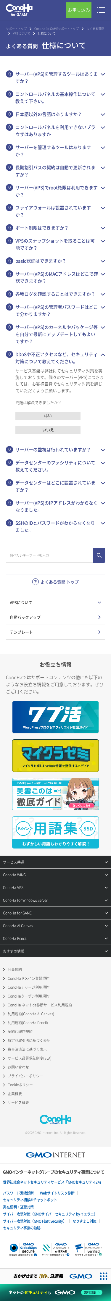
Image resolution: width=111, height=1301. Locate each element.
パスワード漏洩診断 (18, 1193)
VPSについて (21, 33)
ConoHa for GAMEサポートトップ (56, 28)
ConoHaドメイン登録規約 (28, 978)
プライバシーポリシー (25, 1076)
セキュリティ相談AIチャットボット (30, 1200)
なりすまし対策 (84, 1221)
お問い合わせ (18, 1067)
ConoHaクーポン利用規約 (28, 996)
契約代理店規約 (20, 1031)
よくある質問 (95, 28)
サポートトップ (16, 28)
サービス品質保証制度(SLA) (30, 1058)
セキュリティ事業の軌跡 (22, 1228)
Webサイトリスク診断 (57, 1193)
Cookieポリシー (20, 1084)
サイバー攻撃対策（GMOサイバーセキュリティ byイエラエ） (50, 1214)
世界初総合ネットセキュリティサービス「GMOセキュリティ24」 (53, 1182)
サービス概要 (18, 1102)
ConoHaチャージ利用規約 (28, 987)
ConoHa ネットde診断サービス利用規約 (40, 1005)
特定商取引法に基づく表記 (29, 1040)
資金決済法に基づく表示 (27, 1049)
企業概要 (15, 1093)
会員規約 (15, 969)
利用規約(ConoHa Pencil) (28, 1022)
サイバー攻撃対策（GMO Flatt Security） (34, 1221)
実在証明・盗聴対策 (18, 1207)
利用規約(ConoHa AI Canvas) (31, 1013)
